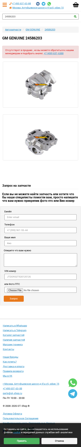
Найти (75, 16)
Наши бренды (10, 357)
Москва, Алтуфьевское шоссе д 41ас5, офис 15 (38, 7)
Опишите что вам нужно (17, 250)
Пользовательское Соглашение (20, 418)
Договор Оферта (12, 413)
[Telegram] (43, 4)
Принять (22, 440)
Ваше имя (9, 237)
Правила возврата (13, 371)
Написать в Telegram (14, 330)
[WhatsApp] (49, 4)
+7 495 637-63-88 (21, 3)
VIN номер (10, 271)
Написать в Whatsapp (15, 325)
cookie (16, 432)
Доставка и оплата (13, 366)
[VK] (38, 4)
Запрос (14, 298)
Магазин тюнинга (13, 344)
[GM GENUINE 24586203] (40, 85)
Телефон (9, 224)
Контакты (8, 349)
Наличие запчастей (14, 339)
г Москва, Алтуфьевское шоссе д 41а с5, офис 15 (31, 383)
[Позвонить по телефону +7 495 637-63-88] (10, 3)
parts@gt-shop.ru (12, 393)
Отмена (59, 440)
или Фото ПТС (12, 284)
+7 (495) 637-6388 (53, 53)
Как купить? (10, 361)
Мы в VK (7, 375)
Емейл (7, 211)
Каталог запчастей (13, 335)
